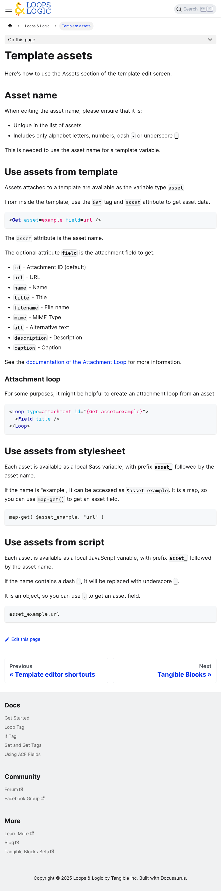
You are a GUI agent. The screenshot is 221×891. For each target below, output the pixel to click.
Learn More (17, 833)
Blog (9, 842)
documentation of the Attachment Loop (76, 362)
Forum (11, 789)
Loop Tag (14, 727)
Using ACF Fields (23, 754)
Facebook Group (22, 798)
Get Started (17, 718)
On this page (21, 39)
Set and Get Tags (23, 745)
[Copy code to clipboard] (209, 218)
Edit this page (25, 639)
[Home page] (10, 26)
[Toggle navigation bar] (9, 9)
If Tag (10, 736)
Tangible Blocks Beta (27, 851)
